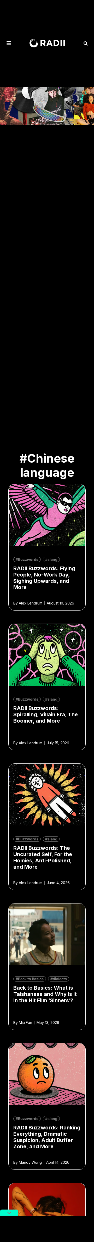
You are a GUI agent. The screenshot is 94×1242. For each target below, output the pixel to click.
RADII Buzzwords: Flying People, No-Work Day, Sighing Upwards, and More (44, 577)
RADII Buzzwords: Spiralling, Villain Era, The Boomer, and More (45, 714)
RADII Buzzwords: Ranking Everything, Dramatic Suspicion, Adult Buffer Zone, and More (46, 1137)
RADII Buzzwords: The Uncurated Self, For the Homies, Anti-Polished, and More (42, 857)
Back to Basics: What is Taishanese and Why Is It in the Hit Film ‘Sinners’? (45, 994)
